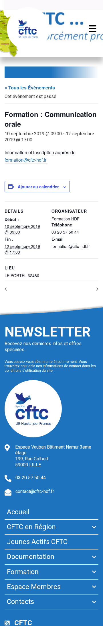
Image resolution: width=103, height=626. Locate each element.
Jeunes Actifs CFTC (37, 542)
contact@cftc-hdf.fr (34, 491)
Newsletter (47, 332)
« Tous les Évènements (30, 87)
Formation (23, 572)
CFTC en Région (31, 527)
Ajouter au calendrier (38, 186)
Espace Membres (34, 587)
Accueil (18, 512)
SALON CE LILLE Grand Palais (32, 288)
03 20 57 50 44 (30, 477)
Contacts (20, 602)
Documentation (30, 557)
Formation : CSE (82, 288)
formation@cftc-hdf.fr (26, 159)
